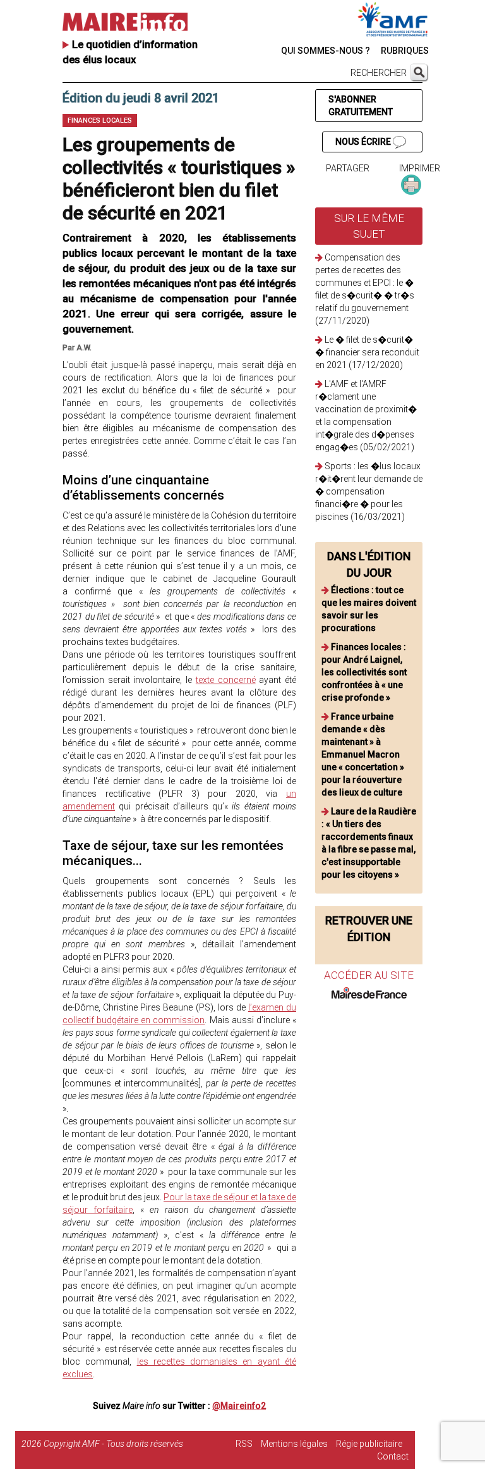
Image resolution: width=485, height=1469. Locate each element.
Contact (393, 1456)
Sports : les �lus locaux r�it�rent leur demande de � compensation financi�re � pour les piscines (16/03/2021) (368, 491)
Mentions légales (294, 1444)
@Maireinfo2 (239, 1406)
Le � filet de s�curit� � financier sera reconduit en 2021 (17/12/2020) (367, 352)
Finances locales (100, 120)
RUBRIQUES (405, 51)
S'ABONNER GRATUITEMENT (360, 105)
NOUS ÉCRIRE (364, 142)
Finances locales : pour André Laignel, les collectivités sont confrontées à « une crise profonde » (364, 672)
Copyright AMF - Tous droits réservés (113, 1444)
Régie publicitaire (369, 1444)
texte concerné (226, 680)
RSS (244, 1444)
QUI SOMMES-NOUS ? (325, 51)
